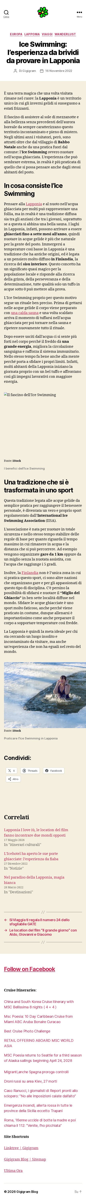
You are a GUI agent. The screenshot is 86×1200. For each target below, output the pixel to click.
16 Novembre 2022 (58, 71)
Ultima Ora (13, 1171)
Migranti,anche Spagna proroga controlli (36, 1072)
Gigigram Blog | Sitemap (25, 1159)
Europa (16, 34)
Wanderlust (65, 34)
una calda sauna (25, 313)
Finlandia (30, 573)
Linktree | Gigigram (21, 1148)
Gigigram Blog (27, 1192)
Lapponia (32, 34)
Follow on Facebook (29, 969)
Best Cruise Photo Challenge (27, 1031)
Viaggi (47, 34)
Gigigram (29, 71)
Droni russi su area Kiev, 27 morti (30, 1081)
